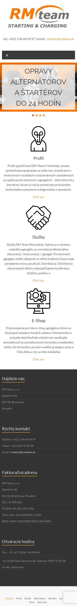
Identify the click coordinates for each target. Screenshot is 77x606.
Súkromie (42, 602)
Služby (38, 237)
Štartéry (52, 598)
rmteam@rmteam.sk (60, 39)
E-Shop (38, 320)
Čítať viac (38, 197)
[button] (33, 115)
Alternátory (40, 598)
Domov (9, 598)
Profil (38, 158)
